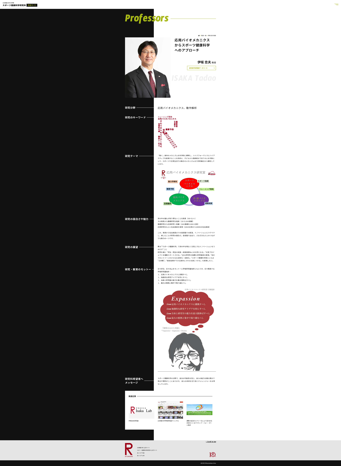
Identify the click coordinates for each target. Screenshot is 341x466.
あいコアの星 (140, 453)
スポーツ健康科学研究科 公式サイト (147, 450)
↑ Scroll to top (211, 442)
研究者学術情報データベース (198, 68)
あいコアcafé (140, 455)
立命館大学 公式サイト (143, 448)
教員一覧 (203, 35)
